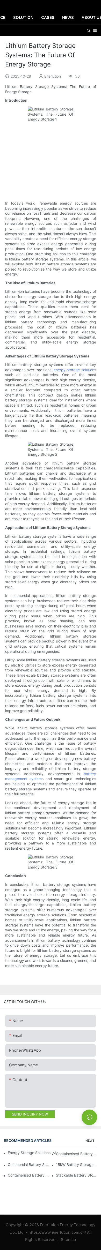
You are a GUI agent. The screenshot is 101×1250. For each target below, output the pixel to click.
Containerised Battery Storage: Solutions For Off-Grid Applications (28, 1175)
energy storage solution (74, 370)
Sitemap (68, 1239)
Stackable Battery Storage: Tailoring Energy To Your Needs (76, 1175)
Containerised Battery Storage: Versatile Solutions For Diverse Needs (76, 1153)
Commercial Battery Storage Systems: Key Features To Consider (28, 1164)
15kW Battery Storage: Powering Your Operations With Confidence (76, 1164)
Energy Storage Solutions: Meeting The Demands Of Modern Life (34, 1152)
